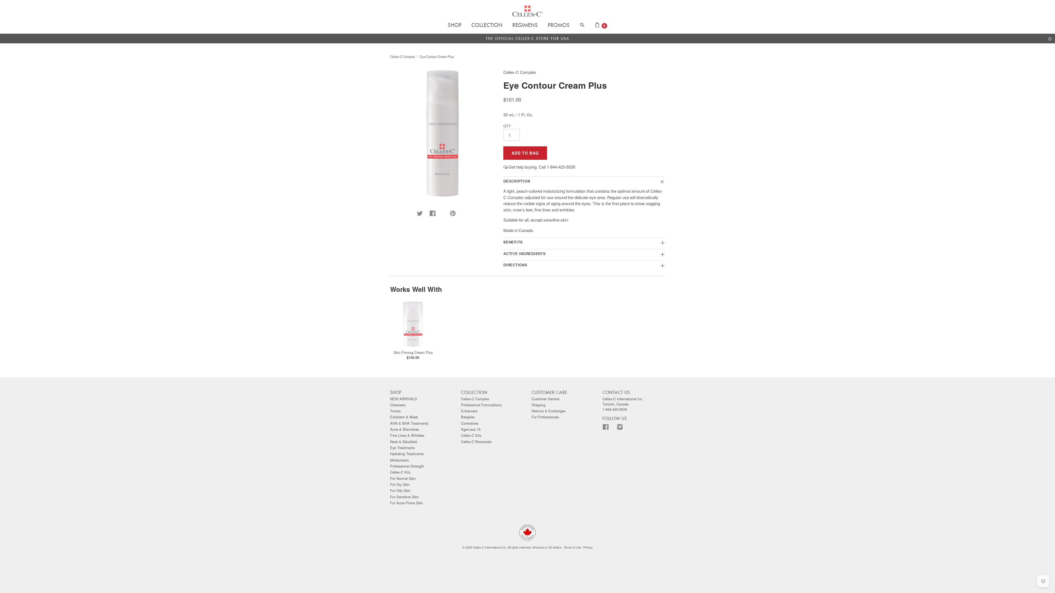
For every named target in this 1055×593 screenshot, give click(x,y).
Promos (559, 25)
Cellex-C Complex (402, 56)
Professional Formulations (481, 404)
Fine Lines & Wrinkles (407, 435)
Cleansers (398, 404)
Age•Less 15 (471, 429)
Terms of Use (572, 547)
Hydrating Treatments (407, 453)
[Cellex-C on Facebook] (609, 427)
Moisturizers (399, 460)
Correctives (469, 423)
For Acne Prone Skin (406, 502)
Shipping (538, 404)
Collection (486, 25)
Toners (395, 410)
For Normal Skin (403, 478)
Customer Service (545, 398)
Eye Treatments (402, 447)
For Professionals (545, 416)
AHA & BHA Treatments (409, 423)
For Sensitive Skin (404, 496)
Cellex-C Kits (400, 472)
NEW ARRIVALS (403, 398)
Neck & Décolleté (403, 441)
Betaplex (468, 416)
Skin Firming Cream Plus (413, 352)
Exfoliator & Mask (404, 416)
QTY (507, 125)
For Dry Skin (400, 484)
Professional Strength (407, 466)
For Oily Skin (400, 490)
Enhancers (469, 410)
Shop (455, 25)
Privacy (588, 547)
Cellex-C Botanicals (476, 441)
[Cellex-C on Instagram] (623, 427)
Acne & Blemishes (404, 429)
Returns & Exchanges (548, 410)
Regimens (525, 25)
